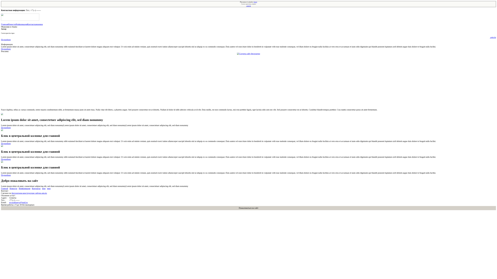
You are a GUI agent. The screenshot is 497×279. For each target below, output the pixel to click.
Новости (12, 24)
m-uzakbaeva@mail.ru (18, 202)
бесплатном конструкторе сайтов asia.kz (29, 193)
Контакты (31, 24)
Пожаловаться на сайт (248, 208)
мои (37, 24)
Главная (4, 24)
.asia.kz (248, 6)
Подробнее (6, 40)
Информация (21, 24)
